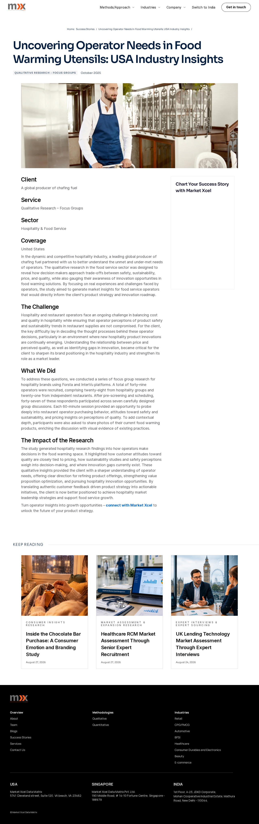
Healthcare (182, 743)
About (14, 718)
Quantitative (100, 725)
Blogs (13, 731)
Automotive (182, 731)
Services (15, 743)
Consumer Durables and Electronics (198, 750)
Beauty (179, 756)
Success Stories (20, 737)
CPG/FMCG (182, 725)
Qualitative (99, 718)
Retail (178, 718)
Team (13, 725)
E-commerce (183, 762)
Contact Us (17, 750)
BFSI (177, 737)
